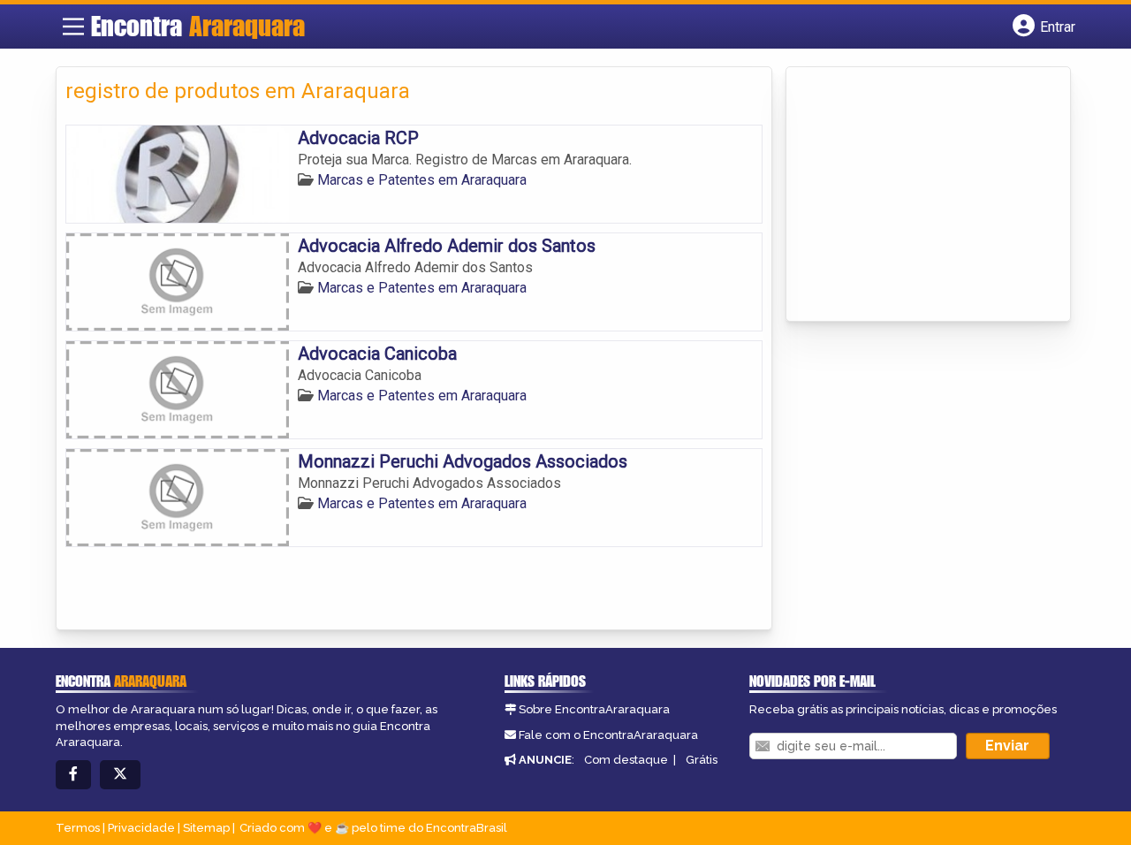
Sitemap (206, 827)
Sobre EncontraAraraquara (594, 709)
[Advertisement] (927, 195)
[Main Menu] (73, 26)
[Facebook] (73, 774)
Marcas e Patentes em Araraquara (422, 179)
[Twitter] (120, 774)
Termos (78, 827)
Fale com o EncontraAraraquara (608, 735)
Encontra (198, 26)
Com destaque (626, 759)
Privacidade (141, 827)
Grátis (701, 759)
